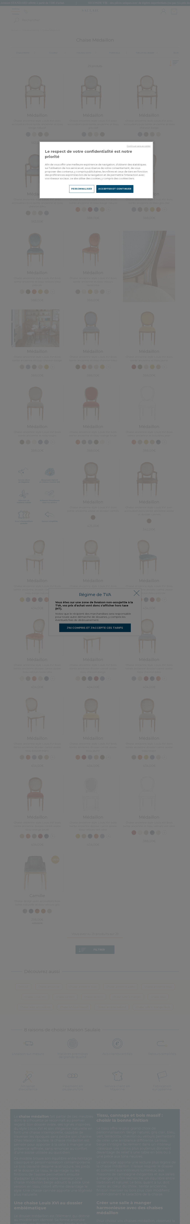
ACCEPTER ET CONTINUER (114, 188)
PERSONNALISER (81, 188)
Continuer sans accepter (138, 146)
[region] (96, 170)
